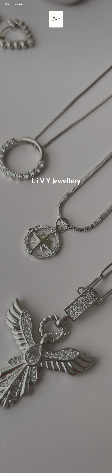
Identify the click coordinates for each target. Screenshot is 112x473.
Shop (7, 4)
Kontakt (19, 4)
